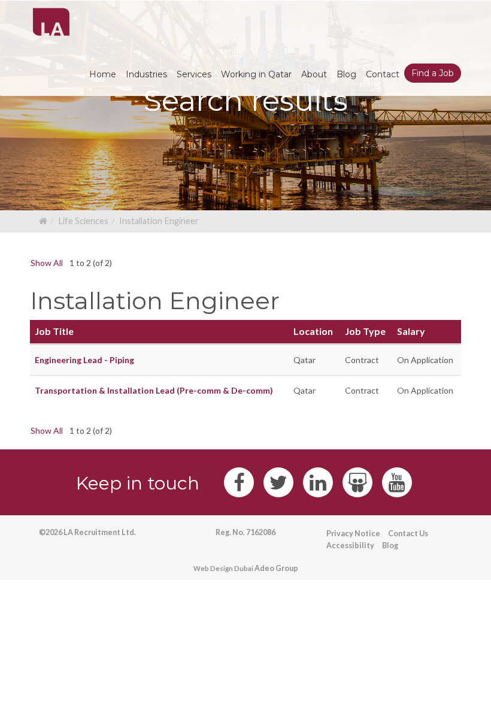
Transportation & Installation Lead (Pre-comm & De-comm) (154, 390)
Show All (47, 263)
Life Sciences (83, 221)
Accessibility (350, 545)
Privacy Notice (353, 533)
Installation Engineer (159, 221)
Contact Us (408, 533)
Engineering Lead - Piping (84, 360)
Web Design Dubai (223, 568)
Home (102, 74)
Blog (390, 545)
